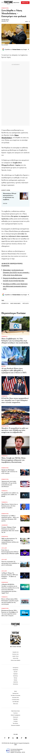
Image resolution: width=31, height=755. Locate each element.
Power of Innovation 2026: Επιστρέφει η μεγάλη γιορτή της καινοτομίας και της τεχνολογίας (9, 601)
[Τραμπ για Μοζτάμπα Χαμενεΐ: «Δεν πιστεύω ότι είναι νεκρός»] (25, 472)
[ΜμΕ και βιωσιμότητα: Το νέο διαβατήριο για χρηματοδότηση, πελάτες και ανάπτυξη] (25, 541)
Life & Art (15, 671)
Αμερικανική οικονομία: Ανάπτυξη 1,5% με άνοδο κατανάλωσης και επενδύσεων (9, 483)
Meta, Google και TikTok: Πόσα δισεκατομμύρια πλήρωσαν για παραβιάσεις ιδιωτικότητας (13, 460)
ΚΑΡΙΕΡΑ (3, 366)
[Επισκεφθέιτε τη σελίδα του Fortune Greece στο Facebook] (4, 738)
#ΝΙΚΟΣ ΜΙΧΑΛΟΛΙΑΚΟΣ (15, 303)
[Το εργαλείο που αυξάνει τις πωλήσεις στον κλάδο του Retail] (25, 495)
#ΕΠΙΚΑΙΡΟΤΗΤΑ (5, 303)
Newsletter (15, 719)
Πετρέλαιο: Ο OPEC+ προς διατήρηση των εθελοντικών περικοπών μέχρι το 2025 (15, 286)
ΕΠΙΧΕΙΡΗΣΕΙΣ (4, 536)
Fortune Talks (15, 658)
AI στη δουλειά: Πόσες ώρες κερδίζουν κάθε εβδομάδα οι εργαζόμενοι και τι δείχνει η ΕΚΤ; (14, 370)
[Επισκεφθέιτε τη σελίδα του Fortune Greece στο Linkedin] (13, 738)
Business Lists (15, 654)
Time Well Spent (15, 701)
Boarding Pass (15, 693)
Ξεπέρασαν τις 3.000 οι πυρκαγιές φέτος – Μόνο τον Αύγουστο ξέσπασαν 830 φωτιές (10, 518)
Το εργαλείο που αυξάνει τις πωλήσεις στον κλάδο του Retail (9, 494)
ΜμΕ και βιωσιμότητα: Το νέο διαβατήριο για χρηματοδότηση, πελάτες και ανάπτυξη (10, 541)
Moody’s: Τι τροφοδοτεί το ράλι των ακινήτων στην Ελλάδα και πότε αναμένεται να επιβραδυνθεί (14, 430)
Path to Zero (15, 703)
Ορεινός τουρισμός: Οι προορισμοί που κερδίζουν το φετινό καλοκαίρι (10, 563)
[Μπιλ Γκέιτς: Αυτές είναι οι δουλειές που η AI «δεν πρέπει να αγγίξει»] (25, 507)
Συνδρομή (15, 721)
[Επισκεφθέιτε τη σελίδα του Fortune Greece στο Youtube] (17, 738)
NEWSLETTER (25, 2)
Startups (15, 677)
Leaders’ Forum (15, 656)
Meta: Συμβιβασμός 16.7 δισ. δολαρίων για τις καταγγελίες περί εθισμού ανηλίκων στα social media (14, 341)
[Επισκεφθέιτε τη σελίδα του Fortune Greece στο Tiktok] (21, 738)
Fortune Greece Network (15, 660)
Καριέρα (15, 680)
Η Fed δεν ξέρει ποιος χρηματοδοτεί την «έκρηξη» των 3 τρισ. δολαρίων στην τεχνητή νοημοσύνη (15, 400)
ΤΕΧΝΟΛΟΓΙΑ (4, 336)
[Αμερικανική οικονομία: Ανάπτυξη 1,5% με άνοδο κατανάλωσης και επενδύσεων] (25, 484)
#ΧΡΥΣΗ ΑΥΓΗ (26, 303)
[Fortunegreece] (8, 3)
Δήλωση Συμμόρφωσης (15, 715)
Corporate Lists (16, 652)
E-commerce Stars (15, 699)
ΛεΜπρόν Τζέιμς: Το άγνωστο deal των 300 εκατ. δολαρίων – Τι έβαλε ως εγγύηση (9, 575)
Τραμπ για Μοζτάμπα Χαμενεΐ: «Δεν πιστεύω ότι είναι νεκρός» (9, 471)
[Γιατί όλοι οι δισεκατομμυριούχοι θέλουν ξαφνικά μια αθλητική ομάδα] (25, 553)
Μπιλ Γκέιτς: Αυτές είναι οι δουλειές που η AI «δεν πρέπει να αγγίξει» (9, 506)
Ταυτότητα (15, 713)
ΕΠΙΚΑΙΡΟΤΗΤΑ (5, 8)
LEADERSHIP (4, 525)
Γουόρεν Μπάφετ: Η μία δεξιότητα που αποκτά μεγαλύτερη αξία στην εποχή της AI (9, 529)
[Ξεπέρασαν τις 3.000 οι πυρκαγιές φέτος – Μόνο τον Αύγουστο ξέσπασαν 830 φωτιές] (25, 518)
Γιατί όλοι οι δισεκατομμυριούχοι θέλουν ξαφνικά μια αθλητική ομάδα (10, 551)
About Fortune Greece (15, 711)
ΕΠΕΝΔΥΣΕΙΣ (4, 396)
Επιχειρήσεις (15, 669)
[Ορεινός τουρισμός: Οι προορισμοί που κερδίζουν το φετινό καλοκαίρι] (25, 564)
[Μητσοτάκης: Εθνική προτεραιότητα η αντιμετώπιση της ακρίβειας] (24, 196)
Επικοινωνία (15, 717)
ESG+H (15, 691)
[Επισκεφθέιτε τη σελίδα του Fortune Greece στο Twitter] (8, 738)
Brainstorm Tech (15, 697)
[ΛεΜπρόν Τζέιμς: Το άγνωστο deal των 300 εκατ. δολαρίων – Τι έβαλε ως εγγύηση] (25, 576)
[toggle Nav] (2, 2)
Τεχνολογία (15, 673)
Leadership (15, 682)
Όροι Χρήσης (15, 723)
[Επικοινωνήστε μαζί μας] (26, 738)
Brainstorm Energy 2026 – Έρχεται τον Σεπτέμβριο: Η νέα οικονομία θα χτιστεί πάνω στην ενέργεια (9, 613)
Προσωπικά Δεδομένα (15, 725)
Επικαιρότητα (15, 667)
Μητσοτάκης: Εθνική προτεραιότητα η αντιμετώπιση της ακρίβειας (9, 196)
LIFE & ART (4, 548)
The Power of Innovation (15, 695)
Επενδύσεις (15, 675)
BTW (16, 744)
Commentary (15, 684)
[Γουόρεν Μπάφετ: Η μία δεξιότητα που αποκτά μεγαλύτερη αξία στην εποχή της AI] (25, 530)
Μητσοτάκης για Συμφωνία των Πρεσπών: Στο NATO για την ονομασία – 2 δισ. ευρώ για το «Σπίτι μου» (16, 272)
